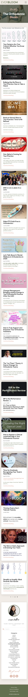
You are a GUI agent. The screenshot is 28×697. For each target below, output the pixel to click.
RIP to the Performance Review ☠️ (12, 400)
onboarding (14, 652)
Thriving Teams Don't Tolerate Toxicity (11, 509)
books (14, 636)
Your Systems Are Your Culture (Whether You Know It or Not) (13, 46)
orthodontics (14, 658)
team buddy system (14, 663)
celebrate (14, 638)
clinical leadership (14, 642)
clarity (14, 641)
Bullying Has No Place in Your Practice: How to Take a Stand (14, 84)
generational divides (14, 650)
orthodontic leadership (14, 657)
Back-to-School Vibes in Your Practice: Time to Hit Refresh (12, 119)
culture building (14, 645)
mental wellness (14, 651)
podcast (14, 660)
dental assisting (14, 647)
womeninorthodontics (14, 667)
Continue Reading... (8, 60)
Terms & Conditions (14, 689)
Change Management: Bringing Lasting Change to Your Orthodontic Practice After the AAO (13, 293)
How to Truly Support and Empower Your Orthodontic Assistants (13, 330)
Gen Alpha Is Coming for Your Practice (12, 155)
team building (14, 664)
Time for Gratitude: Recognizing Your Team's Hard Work (12, 472)
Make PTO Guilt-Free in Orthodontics (11, 222)
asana (14, 635)
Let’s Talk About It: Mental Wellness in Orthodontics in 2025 (13, 257)
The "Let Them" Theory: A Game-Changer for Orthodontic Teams (13, 365)
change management (14, 639)
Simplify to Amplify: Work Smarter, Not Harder (12, 580)
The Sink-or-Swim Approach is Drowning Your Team (13, 547)
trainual (14, 666)
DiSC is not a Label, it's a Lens (12, 189)
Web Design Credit (14, 691)
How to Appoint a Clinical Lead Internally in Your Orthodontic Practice (12, 436)
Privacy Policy (14, 687)
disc (14, 648)
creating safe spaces (14, 644)
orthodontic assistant (14, 655)
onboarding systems (14, 654)
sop (14, 661)
